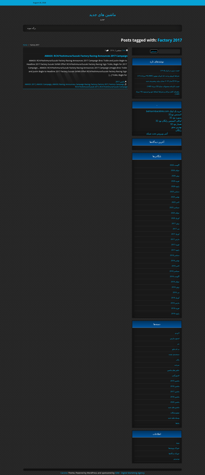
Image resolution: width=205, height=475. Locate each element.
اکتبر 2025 (175, 202)
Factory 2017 (170, 40)
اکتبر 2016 (175, 266)
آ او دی (177, 333)
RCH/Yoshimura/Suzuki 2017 (87, 86)
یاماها (177, 423)
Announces (70, 84)
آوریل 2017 (175, 234)
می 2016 (176, 292)
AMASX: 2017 (30, 84)
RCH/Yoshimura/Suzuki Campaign (114, 86)
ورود (177, 443)
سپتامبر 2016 (174, 271)
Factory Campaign (116, 84)
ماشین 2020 (174, 402)
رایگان (178, 130)
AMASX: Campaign (44, 84)
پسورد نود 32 (175, 117)
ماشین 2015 (174, 381)
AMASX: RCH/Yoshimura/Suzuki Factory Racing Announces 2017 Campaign (86, 55)
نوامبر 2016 (175, 260)
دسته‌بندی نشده (174, 354)
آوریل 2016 (175, 298)
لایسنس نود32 (174, 114)
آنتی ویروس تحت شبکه (157, 133)
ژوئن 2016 (175, 287)
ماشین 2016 (174, 386)
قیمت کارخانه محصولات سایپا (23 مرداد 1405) (163, 86)
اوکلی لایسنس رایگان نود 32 (168, 120)
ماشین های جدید (102, 14)
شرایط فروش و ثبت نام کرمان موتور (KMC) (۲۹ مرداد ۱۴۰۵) (158, 76)
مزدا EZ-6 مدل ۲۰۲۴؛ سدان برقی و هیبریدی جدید (162, 81)
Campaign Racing (83, 84)
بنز (178, 344)
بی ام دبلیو (175, 349)
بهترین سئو (176, 127)
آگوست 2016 (174, 276)
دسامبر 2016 (174, 255)
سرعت (176, 365)
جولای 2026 (175, 170)
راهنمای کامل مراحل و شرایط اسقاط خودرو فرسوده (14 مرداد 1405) (157, 92)
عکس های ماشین (173, 370)
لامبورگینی (175, 375)
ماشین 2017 (120, 81)
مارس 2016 (175, 303)
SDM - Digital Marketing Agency (129, 473)
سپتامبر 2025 (174, 207)
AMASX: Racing (58, 84)
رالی (177, 360)
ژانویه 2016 (175, 313)
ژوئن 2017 (175, 223)
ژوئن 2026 (175, 176)
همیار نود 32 (175, 124)
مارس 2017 (175, 239)
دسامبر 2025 (174, 191)
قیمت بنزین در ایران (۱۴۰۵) (170, 70)
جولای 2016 (175, 282)
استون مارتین (174, 338)
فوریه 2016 (175, 308)
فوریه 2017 (175, 244)
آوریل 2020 (175, 218)
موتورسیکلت (174, 412)
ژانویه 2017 (175, 250)
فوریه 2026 (175, 181)
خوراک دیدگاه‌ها (174, 453)
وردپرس (176, 459)
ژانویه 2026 (175, 186)
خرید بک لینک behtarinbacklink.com (163, 111)
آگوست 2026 (174, 165)
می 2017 (176, 229)
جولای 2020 (175, 213)
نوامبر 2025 (175, 197)
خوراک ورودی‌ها (173, 448)
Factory (94, 84)
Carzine (64, 473)
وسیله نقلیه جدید (173, 418)
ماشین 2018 (174, 397)
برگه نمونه (31, 28)
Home (25, 45)
